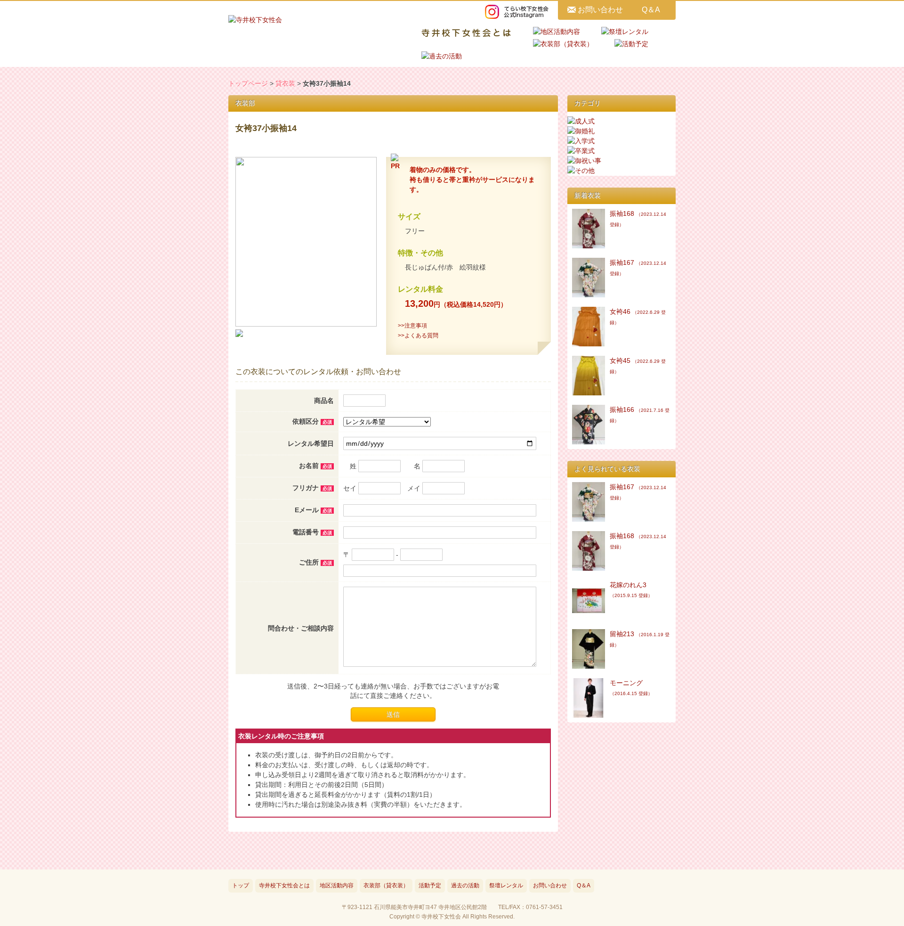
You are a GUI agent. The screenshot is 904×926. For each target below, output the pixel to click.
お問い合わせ (600, 10)
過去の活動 (465, 885)
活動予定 (430, 885)
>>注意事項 (412, 325)
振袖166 (640, 414)
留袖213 (640, 638)
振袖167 (638, 267)
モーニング (631, 687)
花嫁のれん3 (631, 589)
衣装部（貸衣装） (386, 885)
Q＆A (651, 10)
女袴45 (638, 365)
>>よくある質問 (418, 335)
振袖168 (638, 218)
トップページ (248, 83)
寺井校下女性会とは (284, 885)
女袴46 (638, 316)
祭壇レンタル (506, 885)
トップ (240, 885)
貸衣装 (285, 83)
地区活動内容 (337, 885)
